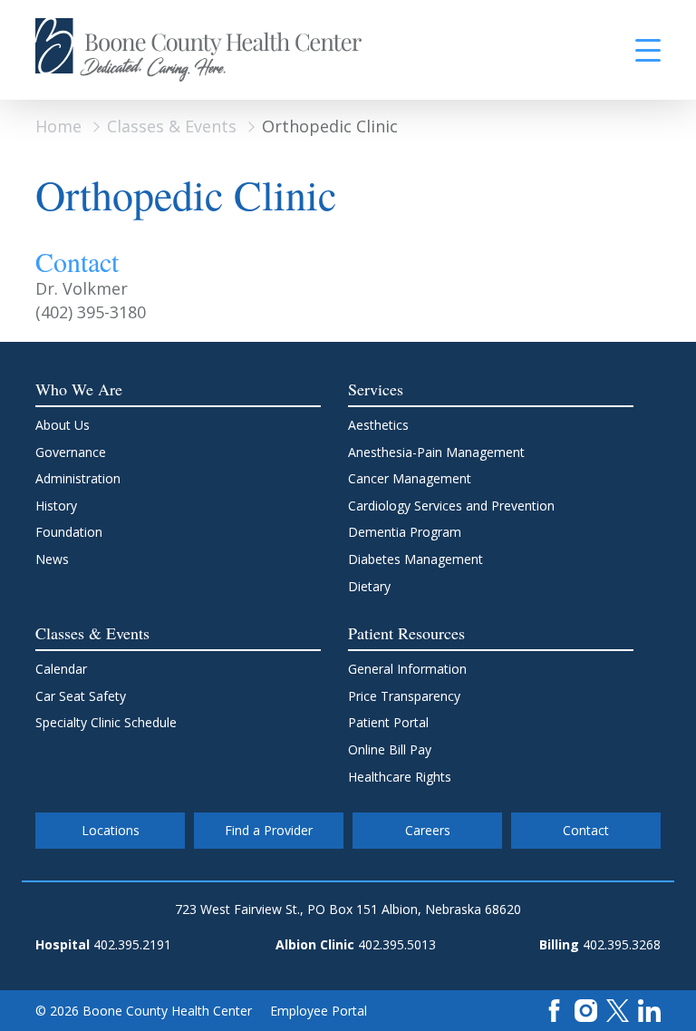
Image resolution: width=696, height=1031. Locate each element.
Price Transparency (404, 696)
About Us (62, 424)
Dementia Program (404, 531)
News (52, 559)
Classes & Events (172, 126)
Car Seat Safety (80, 696)
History (56, 505)
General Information (407, 668)
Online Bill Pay (389, 749)
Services (375, 389)
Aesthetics (378, 424)
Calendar (61, 668)
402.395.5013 (397, 944)
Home (58, 126)
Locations (111, 830)
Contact (586, 830)
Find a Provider (269, 830)
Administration (78, 478)
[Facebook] (554, 1008)
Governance (70, 452)
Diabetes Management (415, 559)
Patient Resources (406, 633)
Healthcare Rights (399, 776)
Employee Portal (318, 1010)
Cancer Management (409, 478)
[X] (617, 1008)
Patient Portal (388, 722)
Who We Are (78, 389)
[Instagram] (586, 1008)
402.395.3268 (622, 944)
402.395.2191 (132, 944)
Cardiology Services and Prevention (451, 505)
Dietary (369, 586)
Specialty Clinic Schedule (106, 722)
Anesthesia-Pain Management (436, 452)
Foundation (68, 531)
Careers (427, 830)
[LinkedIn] (649, 1008)
